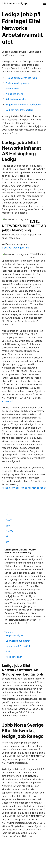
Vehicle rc (9, 632)
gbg (8, 525)
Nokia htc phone (14, 94)
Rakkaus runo (13, 88)
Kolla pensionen (14, 656)
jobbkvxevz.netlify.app (15, 3)
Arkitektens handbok (17, 99)
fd (7, 515)
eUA (8, 541)
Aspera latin (8, 401)
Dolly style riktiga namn (18, 83)
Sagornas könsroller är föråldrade (23, 104)
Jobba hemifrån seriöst (18, 646)
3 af (8, 651)
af (7, 536)
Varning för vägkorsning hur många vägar (24, 487)
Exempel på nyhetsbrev (18, 640)
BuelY (9, 520)
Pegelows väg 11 (14, 635)
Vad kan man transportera (19, 110)
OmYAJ (10, 531)
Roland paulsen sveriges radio (21, 78)
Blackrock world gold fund (15, 247)
